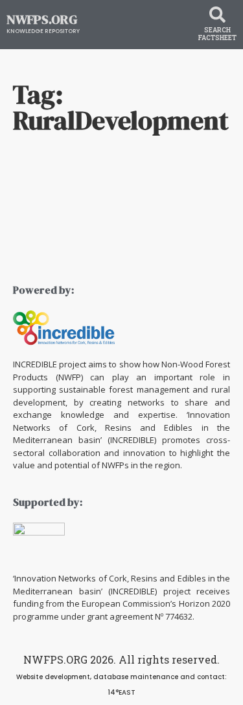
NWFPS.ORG (41, 19)
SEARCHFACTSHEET (217, 34)
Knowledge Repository (43, 31)
